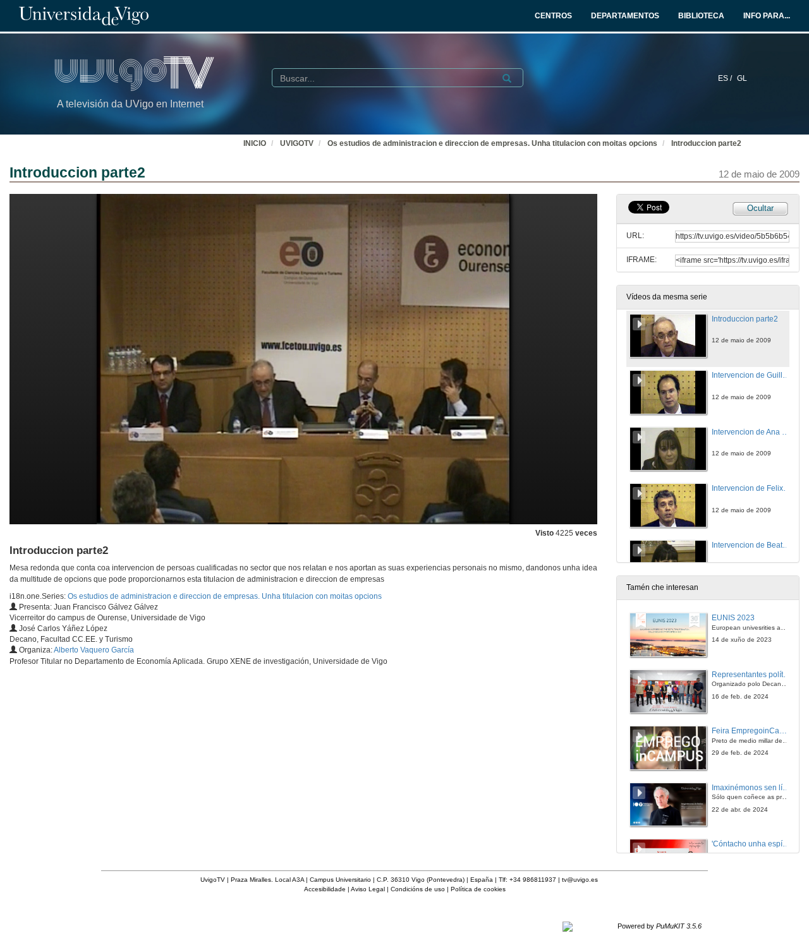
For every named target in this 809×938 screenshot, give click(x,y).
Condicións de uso (418, 889)
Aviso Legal (368, 889)
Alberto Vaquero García (94, 650)
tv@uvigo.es (580, 879)
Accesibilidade (325, 889)
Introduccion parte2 (706, 143)
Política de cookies (478, 889)
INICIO (254, 143)
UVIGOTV (296, 143)
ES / (726, 78)
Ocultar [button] (760, 208)
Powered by (659, 926)
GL (742, 78)
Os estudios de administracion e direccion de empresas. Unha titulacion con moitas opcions (492, 143)
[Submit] (507, 78)
